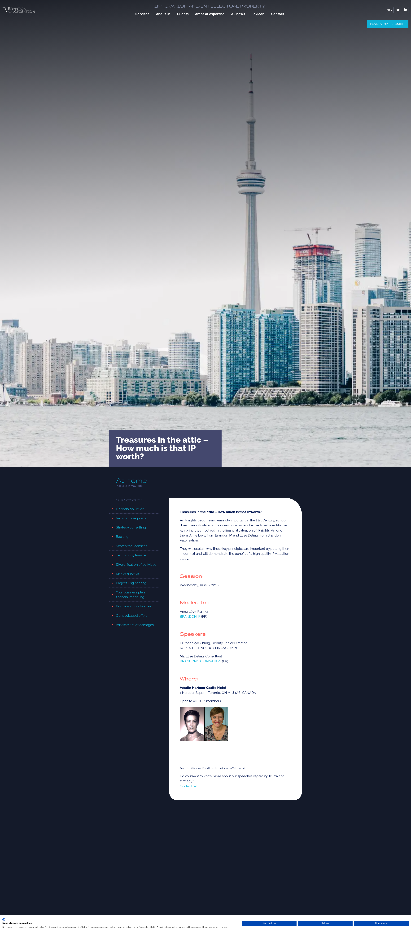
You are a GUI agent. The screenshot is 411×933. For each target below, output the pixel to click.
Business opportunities (387, 24)
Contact (277, 14)
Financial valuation (130, 509)
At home (131, 480)
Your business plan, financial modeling (131, 594)
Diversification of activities (136, 564)
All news (238, 14)
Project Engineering (131, 583)
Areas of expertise (209, 14)
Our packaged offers (131, 615)
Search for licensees (131, 546)
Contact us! (188, 786)
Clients (182, 14)
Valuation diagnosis (131, 518)
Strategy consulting (131, 527)
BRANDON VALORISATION (200, 661)
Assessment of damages (135, 625)
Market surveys (127, 574)
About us (163, 14)
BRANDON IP (190, 616)
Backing (122, 537)
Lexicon (258, 14)
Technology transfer (131, 555)
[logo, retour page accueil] (19, 10)
